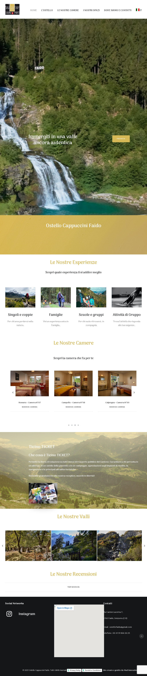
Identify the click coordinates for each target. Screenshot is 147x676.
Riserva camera (29, 407)
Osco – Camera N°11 (117, 402)
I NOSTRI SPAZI (91, 10)
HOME (33, 10)
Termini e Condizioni (93, 670)
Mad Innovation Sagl (133, 670)
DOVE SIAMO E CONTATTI (117, 10)
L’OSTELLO (47, 10)
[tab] (73, 587)
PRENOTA (121, 138)
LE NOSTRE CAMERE (68, 10)
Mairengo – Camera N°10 (73, 402)
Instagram (27, 614)
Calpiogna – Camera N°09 (30, 402)
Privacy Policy (75, 670)
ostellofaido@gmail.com (121, 627)
